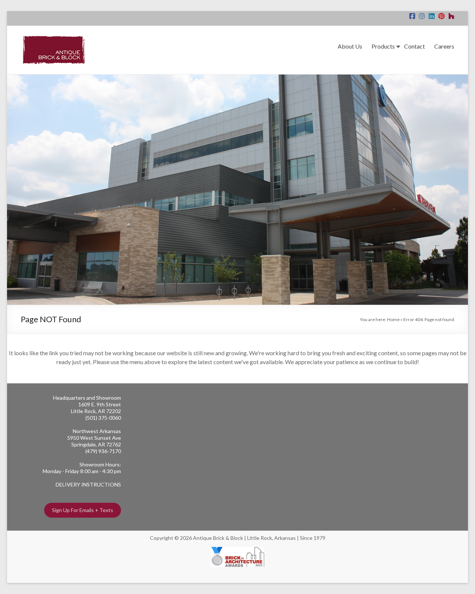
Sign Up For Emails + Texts (82, 510)
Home (393, 319)
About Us (350, 46)
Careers (444, 46)
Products (383, 46)
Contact (414, 46)
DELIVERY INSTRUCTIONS (88, 484)
